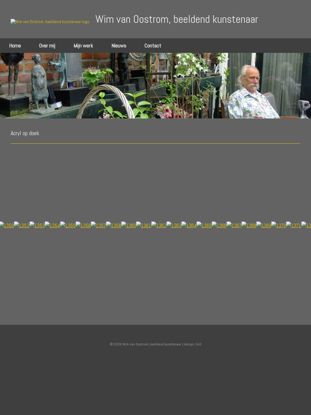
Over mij (47, 45)
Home (15, 45)
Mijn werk (83, 45)
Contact (153, 45)
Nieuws (118, 45)
